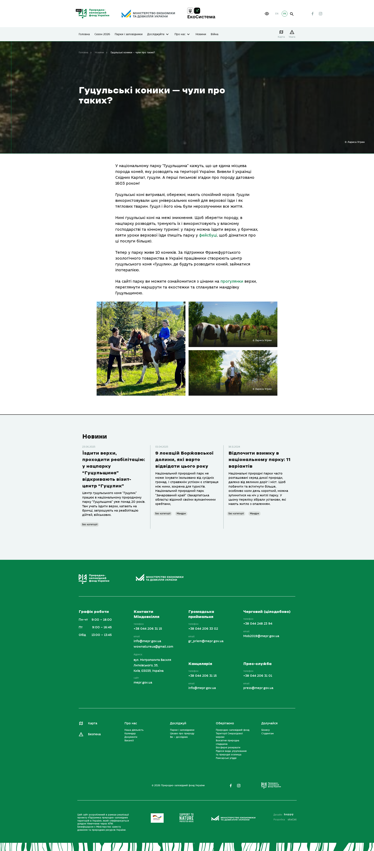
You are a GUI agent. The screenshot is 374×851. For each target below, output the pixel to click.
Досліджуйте (155, 34)
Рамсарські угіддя (226, 758)
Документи (130, 737)
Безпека (94, 734)
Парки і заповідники (129, 34)
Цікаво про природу (182, 733)
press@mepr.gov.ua (258, 688)
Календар (130, 733)
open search (291, 14)
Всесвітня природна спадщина (227, 742)
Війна (214, 34)
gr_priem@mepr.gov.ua (205, 641)
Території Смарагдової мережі (229, 735)
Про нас (180, 34)
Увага (292, 37)
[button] (267, 13)
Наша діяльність (134, 730)
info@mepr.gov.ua (147, 641)
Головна (84, 34)
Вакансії (129, 740)
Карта (281, 37)
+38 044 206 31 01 (257, 675)
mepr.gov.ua (143, 682)
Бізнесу (265, 730)
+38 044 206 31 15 (148, 628)
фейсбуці (208, 235)
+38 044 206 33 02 (203, 628)
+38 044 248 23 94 (257, 623)
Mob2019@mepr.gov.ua (261, 636)
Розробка (285, 819)
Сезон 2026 (102, 34)
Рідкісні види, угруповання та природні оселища (231, 753)
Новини (201, 34)
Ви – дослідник (179, 737)
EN (276, 13)
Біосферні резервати (228, 747)
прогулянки (232, 281)
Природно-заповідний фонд (232, 730)
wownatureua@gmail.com (153, 646)
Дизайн (277, 814)
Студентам (267, 733)
